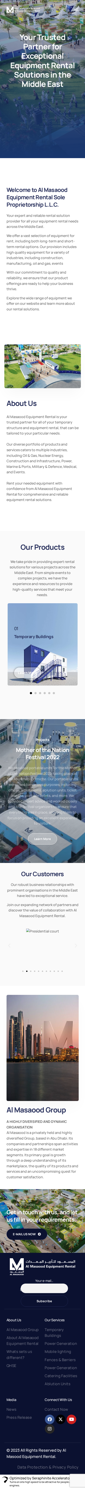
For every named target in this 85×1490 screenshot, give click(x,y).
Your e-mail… (44, 1281)
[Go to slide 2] (26, 971)
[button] (31, 693)
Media (11, 1399)
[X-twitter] (60, 1419)
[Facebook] (49, 1419)
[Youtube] (71, 1419)
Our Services (55, 1320)
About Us (14, 1320)
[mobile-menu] (76, 9)
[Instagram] (49, 1429)
